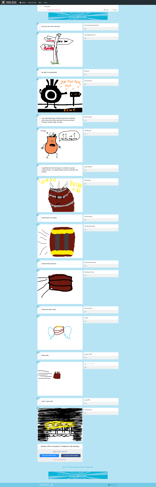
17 (38, 398)
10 (38, 224)
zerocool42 (88, 308)
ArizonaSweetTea (90, 262)
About (45, 2)
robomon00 (88, 216)
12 (38, 270)
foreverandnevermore (91, 25)
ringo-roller (88, 354)
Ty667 (86, 318)
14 (38, 316)
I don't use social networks (60, 459)
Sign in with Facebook (71, 455)
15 (38, 352)
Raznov (86, 71)
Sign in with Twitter (50, 455)
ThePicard (87, 130)
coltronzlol (88, 410)
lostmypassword (89, 35)
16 (38, 362)
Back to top (113, 485)
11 (38, 260)
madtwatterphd (89, 226)
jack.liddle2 (88, 167)
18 (38, 408)
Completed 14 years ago (53, 10)
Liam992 (87, 400)
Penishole (87, 180)
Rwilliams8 (88, 117)
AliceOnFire (88, 81)
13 (38, 306)
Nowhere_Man (89, 272)
